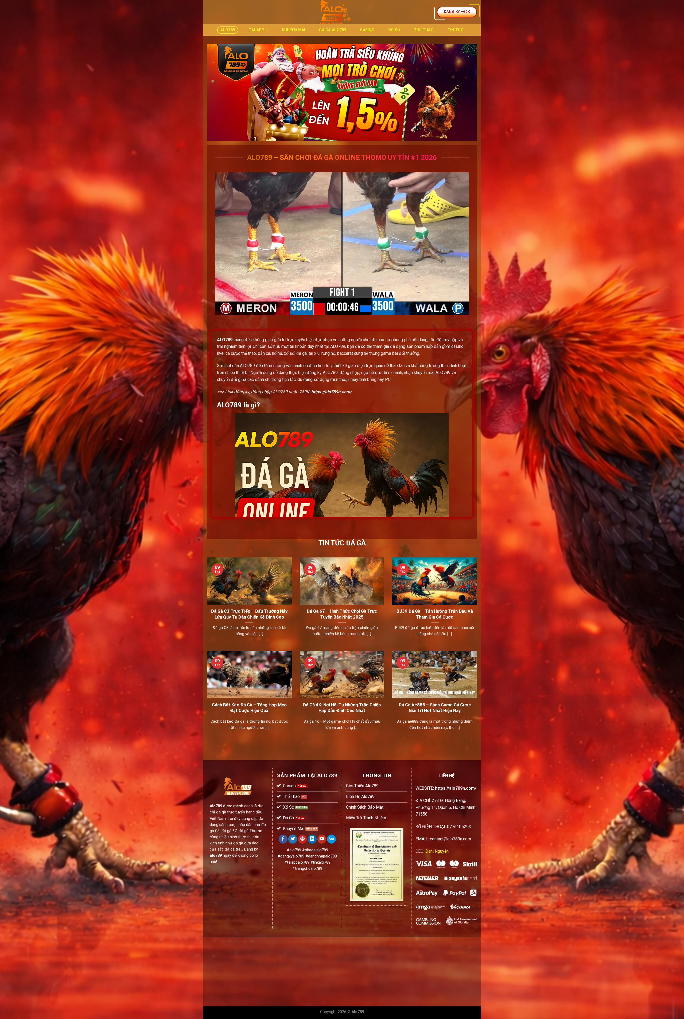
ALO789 (224, 339)
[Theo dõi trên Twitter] (292, 839)
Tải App (257, 30)
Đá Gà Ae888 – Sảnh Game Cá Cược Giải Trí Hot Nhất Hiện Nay (435, 707)
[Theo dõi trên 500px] (331, 839)
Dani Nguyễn (437, 851)
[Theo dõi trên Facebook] (283, 839)
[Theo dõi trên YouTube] (321, 839)
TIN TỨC (456, 30)
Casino (367, 30)
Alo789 (227, 30)
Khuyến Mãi (293, 30)
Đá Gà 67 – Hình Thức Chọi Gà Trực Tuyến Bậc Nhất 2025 (342, 614)
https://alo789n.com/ (331, 391)
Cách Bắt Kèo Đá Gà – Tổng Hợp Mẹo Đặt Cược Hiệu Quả (249, 707)
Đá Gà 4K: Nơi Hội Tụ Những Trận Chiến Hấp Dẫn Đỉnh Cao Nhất (342, 707)
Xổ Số (394, 30)
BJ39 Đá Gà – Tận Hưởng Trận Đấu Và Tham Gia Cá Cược (435, 614)
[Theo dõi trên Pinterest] (302, 839)
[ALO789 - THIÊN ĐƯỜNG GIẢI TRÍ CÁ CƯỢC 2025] (335, 12)
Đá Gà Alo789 (332, 30)
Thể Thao (424, 30)
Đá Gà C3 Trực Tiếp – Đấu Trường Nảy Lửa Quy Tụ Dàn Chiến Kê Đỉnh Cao (249, 614)
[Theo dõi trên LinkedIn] (312, 839)
